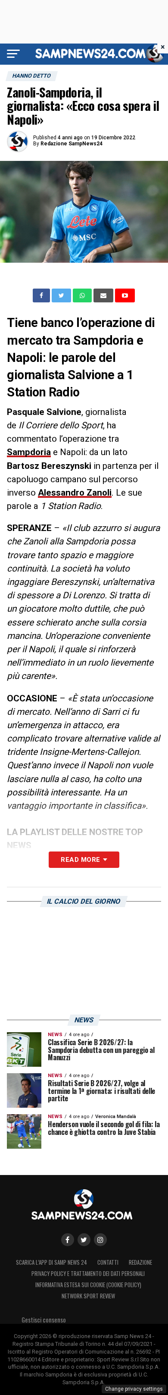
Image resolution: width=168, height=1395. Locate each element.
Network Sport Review (88, 1296)
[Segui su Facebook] (67, 1239)
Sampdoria (29, 452)
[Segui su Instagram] (100, 1239)
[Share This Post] (83, 295)
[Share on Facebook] (42, 295)
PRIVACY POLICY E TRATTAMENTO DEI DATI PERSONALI (88, 1273)
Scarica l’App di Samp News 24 (51, 1262)
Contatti (107, 1262)
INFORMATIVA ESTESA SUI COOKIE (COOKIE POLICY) (88, 1285)
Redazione (140, 1262)
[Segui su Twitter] (84, 1239)
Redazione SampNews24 (71, 144)
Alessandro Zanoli (75, 492)
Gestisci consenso (44, 1319)
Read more (80, 860)
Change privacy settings (134, 1389)
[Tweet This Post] (62, 295)
